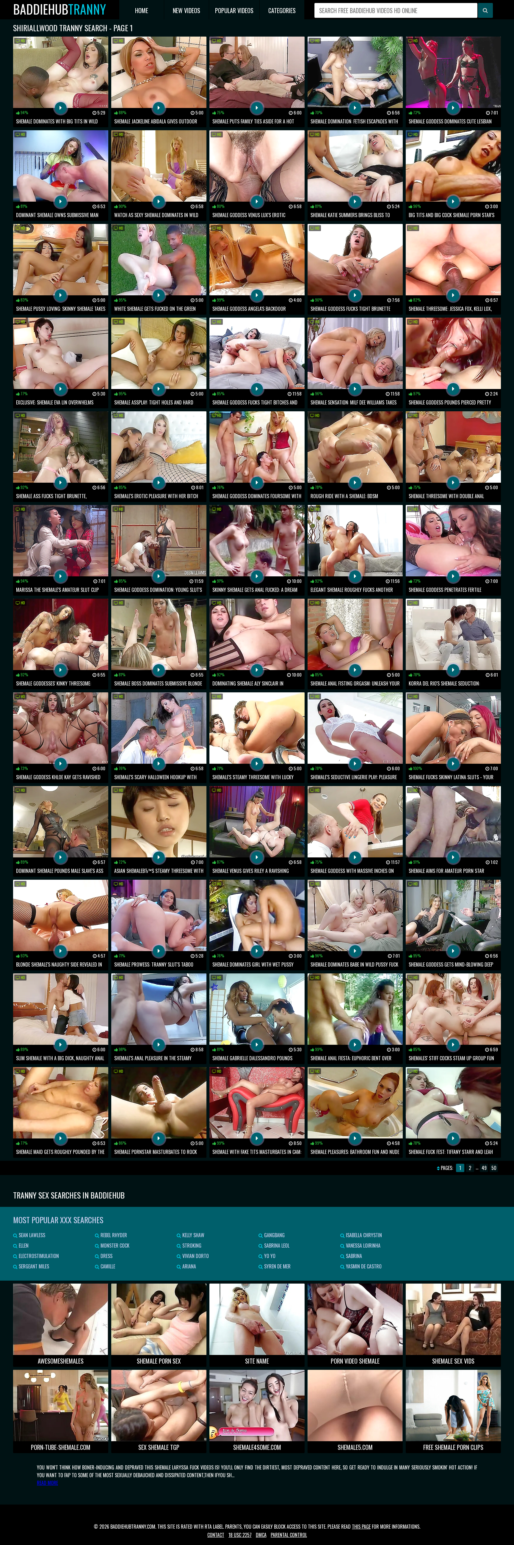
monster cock (114, 1245)
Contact (215, 1534)
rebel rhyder (113, 1235)
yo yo (269, 1255)
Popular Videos (234, 10)
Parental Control (289, 1534)
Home (141, 10)
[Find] (485, 10)
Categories (282, 10)
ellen (23, 1245)
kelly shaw (192, 1235)
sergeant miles (33, 1266)
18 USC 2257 (240, 1534)
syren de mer (277, 1266)
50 (493, 1167)
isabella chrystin (363, 1235)
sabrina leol (276, 1245)
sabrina (353, 1255)
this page (361, 1526)
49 (484, 1167)
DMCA (261, 1534)
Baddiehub (59, 9)
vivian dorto (195, 1255)
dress (105, 1255)
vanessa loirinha (362, 1245)
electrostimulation (38, 1255)
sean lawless (31, 1235)
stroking (191, 1245)
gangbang (274, 1235)
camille (107, 1266)
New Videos (186, 10)
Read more (47, 1482)
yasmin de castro (363, 1266)
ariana (188, 1266)
